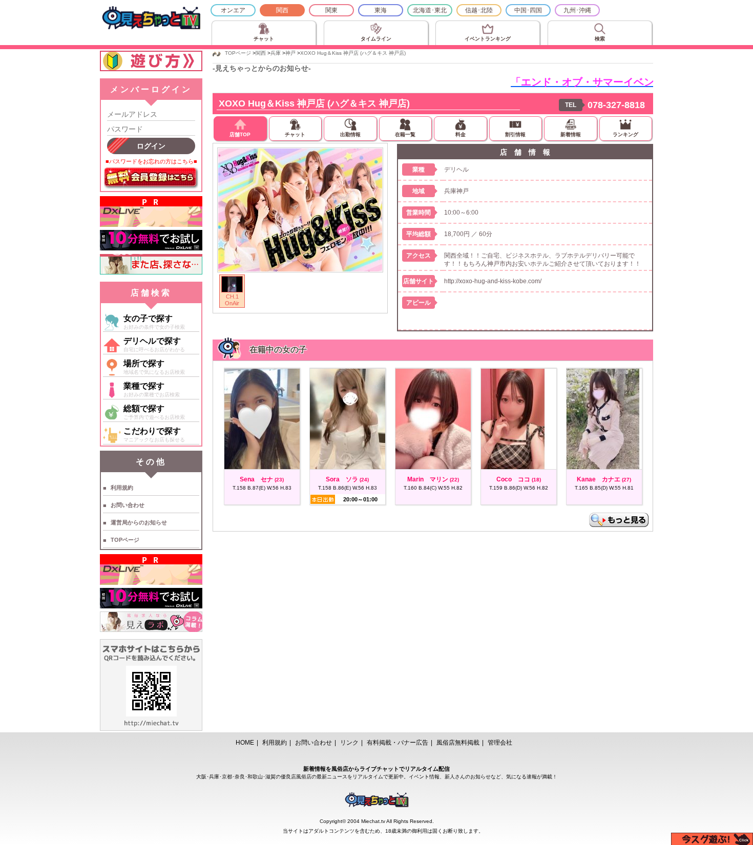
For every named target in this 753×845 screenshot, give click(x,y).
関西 (282, 10)
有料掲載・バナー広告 (397, 742)
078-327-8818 (616, 105)
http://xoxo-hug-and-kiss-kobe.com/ (492, 281)
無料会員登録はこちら (151, 178)
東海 (380, 10)
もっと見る (619, 520)
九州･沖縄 (577, 10)
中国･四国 (528, 10)
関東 (331, 10)
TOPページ (125, 540)
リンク (349, 742)
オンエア (233, 10)
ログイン (151, 146)
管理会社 (500, 742)
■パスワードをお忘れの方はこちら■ (151, 161)
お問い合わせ (127, 505)
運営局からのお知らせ (139, 522)
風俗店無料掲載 (457, 742)
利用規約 (122, 487)
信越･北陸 (479, 10)
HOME (245, 742)
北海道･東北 (430, 10)
